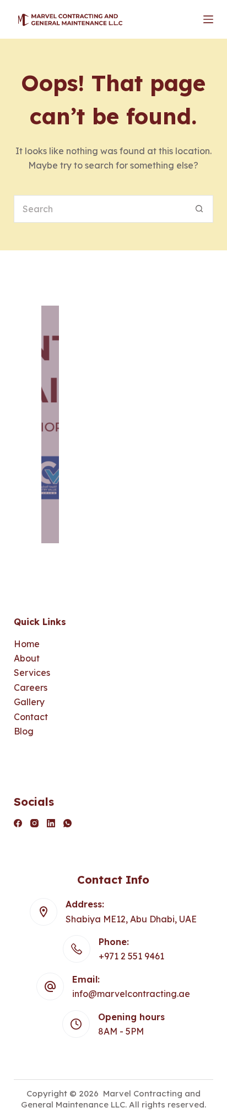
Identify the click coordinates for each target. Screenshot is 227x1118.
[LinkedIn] (51, 823)
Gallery (29, 701)
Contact (31, 716)
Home (27, 643)
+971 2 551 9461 (131, 956)
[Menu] (208, 19)
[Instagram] (34, 823)
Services (32, 672)
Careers (30, 687)
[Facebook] (18, 823)
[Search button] (199, 209)
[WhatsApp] (67, 823)
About (27, 658)
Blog (24, 731)
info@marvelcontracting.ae (131, 993)
